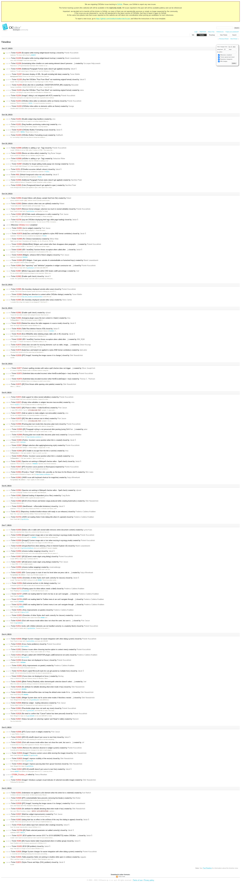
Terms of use (137, 880)
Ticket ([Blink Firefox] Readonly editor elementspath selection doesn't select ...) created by (46, 682)
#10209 (23, 442)
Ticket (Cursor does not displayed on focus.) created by (35, 676)
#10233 (35, 463)
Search (234, 35)
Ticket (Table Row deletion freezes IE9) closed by (32, 329)
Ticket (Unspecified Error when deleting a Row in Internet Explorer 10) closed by (48, 546)
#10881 (24, 689)
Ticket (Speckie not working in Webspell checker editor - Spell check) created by (43, 490)
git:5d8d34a (19, 623)
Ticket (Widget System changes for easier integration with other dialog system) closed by (51, 639)
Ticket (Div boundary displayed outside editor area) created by (39, 300)
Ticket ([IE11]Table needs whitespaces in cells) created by (37, 214)
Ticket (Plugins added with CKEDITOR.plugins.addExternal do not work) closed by (51, 655)
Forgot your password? (232, 31)
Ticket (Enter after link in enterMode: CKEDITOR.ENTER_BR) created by (42, 85)
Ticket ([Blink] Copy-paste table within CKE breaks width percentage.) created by (42, 271)
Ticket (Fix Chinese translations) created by (32, 239)
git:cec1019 (25, 657)
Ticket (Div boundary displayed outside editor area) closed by (41, 289)
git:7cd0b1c (25, 646)
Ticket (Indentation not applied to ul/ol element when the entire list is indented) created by (48, 793)
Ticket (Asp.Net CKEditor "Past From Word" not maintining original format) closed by (46, 79)
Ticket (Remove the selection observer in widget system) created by (44, 748)
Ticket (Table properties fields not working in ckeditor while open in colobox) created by (46, 857)
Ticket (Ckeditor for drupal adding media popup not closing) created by (40, 164)
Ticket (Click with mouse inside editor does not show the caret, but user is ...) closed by (48, 621)
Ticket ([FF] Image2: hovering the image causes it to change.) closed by (44, 355)
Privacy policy (149, 880)
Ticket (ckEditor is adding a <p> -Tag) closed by (36, 148)
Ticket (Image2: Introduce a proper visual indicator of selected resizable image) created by (51, 780)
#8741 (23, 132)
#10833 (34, 537)
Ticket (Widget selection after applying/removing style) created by (43, 445)
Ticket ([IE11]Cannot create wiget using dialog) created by (37, 562)
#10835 (26, 755)
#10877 (33, 55)
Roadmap (212, 35)
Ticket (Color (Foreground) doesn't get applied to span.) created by (41, 185)
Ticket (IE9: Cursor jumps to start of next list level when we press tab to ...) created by (49, 572)
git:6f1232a (25, 519)
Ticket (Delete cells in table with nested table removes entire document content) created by (49, 530)
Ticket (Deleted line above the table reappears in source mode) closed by (41, 323)
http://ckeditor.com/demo (34, 437)
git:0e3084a (30, 641)
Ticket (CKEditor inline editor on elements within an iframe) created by (40, 106)
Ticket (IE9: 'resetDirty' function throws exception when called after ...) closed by (44, 250)
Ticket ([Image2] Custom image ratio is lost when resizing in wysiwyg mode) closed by (50, 535)
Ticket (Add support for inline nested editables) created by (39, 397)
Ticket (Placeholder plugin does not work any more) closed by (41, 708)
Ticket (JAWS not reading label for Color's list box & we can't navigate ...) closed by (52, 594)
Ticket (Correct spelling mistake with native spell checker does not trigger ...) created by (50, 368)
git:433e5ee (30, 211)
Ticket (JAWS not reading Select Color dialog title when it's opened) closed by (50, 517)
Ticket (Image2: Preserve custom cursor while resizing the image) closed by (46, 753)
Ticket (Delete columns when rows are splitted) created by (35, 204)
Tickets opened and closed (227, 57)
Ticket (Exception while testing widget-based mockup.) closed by (42, 53)
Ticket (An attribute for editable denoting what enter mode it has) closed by (45, 687)
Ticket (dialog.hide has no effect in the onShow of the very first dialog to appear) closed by (47, 820)
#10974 (17, 404)
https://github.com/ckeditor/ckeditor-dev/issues (113, 19)
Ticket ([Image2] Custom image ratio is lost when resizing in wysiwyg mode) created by (50, 540)
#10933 (25, 257)
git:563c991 (30, 710)
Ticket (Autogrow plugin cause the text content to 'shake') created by (38, 318)
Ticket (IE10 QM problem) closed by (28, 846)
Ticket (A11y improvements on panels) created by (40, 665)
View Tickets (223, 35)
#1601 (47, 171)
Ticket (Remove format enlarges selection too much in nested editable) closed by (48, 209)
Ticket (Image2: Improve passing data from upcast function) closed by (44, 764)
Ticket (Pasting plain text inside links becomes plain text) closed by (43, 424)
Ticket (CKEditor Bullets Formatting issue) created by (34, 135)
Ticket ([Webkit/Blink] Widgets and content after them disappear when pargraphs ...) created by (53, 244)
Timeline (201, 35)
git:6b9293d (31, 628)
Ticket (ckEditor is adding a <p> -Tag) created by (35, 158)
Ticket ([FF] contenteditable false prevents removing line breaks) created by (43, 798)
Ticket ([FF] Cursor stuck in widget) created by (33, 732)
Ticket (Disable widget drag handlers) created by (30, 119)
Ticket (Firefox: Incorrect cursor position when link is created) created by (40, 456)
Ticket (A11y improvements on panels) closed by (40, 610)
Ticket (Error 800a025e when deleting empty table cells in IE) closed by (40, 334)
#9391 (31, 103)
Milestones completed (226, 55)
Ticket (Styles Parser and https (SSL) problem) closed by (35, 862)
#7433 (17, 771)
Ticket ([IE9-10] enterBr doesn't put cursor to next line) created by (39, 769)
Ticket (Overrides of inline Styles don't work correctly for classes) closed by (42, 578)
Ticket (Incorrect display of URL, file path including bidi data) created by (43, 74)
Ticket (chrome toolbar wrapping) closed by (30, 551)
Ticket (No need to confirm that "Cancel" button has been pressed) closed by (46, 714)
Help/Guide (203, 31)
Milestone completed (21, 225)
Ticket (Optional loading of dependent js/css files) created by (38, 495)
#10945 (23, 662)
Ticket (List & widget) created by (28, 228)
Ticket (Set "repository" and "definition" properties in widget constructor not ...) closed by (51, 265)
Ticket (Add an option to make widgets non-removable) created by (37, 413)
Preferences (220, 31)
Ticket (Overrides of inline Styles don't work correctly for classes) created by (44, 615)
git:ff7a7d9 (34, 755)
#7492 (40, 580)
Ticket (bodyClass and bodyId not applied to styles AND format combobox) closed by (46, 233)
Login (196, 31)
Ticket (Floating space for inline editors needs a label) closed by (45, 589)
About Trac (211, 31)
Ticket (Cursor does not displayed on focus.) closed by (38, 660)
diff (12, 776)
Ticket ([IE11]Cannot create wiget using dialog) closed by (39, 556)
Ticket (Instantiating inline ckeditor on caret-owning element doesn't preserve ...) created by (53, 63)
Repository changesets (226, 59)
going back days (224, 49)
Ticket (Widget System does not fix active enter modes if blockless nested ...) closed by (50, 698)
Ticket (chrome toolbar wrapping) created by (33, 567)
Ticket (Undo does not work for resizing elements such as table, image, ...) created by (48, 345)
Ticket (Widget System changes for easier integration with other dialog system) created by (51, 852)
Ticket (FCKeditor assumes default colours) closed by (34, 169)
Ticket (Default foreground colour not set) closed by (32, 175)
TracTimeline (207, 868)
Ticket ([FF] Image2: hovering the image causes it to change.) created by (45, 803)
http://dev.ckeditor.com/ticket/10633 (32, 296)
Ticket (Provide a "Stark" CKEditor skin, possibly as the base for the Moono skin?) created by (49, 472)
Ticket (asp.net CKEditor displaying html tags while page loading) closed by (42, 220)
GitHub (119, 4)
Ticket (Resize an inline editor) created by (33, 153)
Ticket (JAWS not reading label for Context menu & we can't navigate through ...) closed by (55, 604)
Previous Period (223, 38)
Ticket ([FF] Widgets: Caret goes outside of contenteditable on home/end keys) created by (52, 260)
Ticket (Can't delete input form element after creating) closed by (37, 825)
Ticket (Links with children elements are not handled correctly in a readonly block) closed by (52, 626)
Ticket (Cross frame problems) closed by (33, 644)
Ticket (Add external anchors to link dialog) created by (33, 583)
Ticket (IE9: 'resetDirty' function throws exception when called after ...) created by (45, 339)
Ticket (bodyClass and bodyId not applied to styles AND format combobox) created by (46, 350)
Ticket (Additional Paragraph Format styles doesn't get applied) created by (44, 180)
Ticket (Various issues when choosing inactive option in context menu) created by (48, 649)
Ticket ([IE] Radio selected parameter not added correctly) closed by (40, 830)
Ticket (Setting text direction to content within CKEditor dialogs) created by (44, 294)
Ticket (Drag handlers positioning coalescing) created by (33, 124)
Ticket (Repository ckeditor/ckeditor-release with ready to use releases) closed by (51, 512)
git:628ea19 (34, 699)
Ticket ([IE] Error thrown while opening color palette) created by (41, 384)
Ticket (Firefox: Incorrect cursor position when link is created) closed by (41, 440)
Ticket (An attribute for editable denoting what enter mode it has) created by (45, 809)
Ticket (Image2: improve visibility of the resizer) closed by (39, 758)
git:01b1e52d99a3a (28, 548)
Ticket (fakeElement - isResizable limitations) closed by (35, 506)
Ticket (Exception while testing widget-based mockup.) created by (43, 58)
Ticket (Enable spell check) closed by (28, 276)
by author (220, 52)
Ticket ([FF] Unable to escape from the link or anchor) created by (37, 451)
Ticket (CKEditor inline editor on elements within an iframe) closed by (43, 101)
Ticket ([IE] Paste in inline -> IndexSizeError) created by (36, 408)
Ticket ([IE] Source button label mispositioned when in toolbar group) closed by (43, 841)
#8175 (23, 832)
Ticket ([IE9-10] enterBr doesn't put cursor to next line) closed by (38, 737)
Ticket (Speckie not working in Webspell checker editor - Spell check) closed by (43, 461)
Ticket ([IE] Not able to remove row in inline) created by (36, 418)
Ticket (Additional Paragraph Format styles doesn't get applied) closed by (41, 69)
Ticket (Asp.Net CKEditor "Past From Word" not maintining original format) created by (45, 90)
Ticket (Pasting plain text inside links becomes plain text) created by (43, 435)
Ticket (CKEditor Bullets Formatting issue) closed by (34, 130)
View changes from (222, 46)
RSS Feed (122, 876)
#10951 (21, 596)
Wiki (193, 35)
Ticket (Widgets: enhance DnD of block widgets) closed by (37, 255)
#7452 (45, 235)
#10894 (51, 331)
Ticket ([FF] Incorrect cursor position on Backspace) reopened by (42, 467)
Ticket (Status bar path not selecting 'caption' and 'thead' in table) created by (42, 719)
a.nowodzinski (25, 590)
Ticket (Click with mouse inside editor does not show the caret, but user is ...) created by (45, 742)
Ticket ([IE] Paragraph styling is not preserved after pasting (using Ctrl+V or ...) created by (46, 429)
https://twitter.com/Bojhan (43, 474)
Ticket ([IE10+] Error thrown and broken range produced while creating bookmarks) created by (52, 501)
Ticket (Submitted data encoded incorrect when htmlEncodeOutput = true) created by (50, 379)
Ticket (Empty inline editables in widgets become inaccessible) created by (40, 402)
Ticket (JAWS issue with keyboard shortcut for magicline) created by (43, 477)
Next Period (233, 38)
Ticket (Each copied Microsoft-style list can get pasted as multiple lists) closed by (45, 671)
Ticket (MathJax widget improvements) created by (34, 814)
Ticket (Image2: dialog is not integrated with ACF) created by (40, 95)
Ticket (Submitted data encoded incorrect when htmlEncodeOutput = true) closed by (49, 373)
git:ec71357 (25, 612)
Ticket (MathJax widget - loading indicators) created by (36, 703)
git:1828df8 (30, 716)
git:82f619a (30, 766)
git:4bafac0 (30, 267)
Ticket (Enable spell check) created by (28, 313)
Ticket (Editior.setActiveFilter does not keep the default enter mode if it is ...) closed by (50, 692)
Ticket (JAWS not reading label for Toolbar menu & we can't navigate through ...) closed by (55, 599)
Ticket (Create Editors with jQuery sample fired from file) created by (38, 198)
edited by (26, 774)
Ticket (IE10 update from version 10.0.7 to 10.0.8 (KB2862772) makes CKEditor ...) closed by (49, 835)
